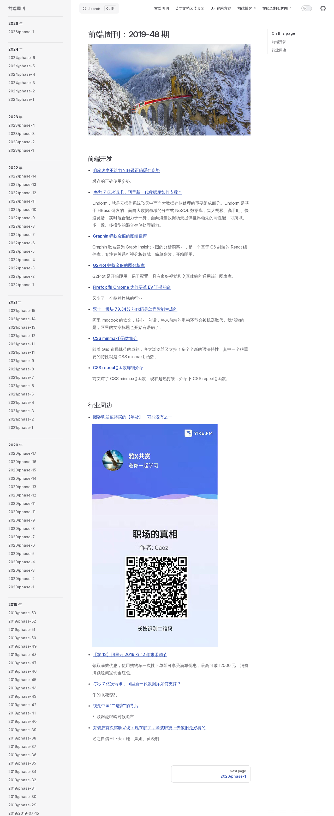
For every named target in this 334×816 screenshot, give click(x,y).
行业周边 (279, 50)
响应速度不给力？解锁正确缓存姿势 (126, 170)
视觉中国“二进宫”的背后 (115, 705)
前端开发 (279, 41)
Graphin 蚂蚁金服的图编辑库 (120, 236)
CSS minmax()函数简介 (115, 338)
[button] (35, 23)
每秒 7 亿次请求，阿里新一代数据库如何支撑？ (137, 683)
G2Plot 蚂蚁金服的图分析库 (119, 265)
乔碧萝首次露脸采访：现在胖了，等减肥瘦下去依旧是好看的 (149, 727)
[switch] (306, 8)
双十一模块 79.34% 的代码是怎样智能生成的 (135, 309)
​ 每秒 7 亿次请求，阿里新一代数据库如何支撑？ (137, 192)
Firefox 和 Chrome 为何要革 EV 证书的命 (132, 287)
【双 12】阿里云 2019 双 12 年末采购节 (130, 654)
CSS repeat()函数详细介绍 (118, 367)
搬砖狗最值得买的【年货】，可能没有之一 (132, 416)
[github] (323, 8)
